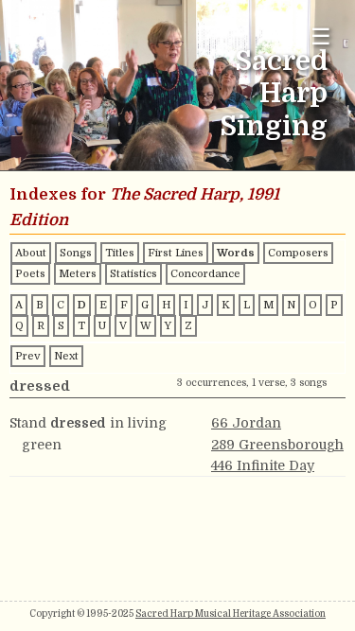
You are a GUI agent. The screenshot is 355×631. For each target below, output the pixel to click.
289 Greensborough (277, 444)
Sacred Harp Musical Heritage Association (230, 613)
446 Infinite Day (262, 465)
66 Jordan (246, 422)
